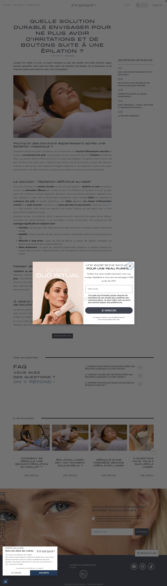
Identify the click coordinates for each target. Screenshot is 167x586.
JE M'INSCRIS (109, 310)
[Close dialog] (130, 266)
